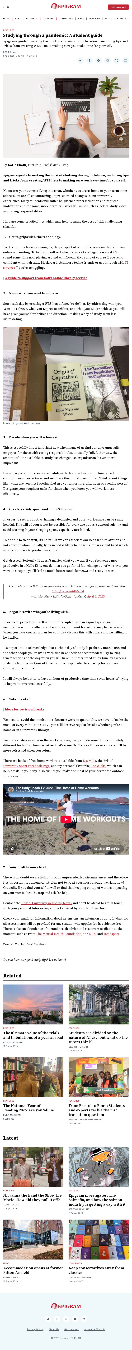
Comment (32, 18)
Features (48, 18)
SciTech (122, 18)
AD (79, 1338)
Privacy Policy (35, 1329)
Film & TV (94, 18)
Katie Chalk (10, 52)
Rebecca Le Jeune (79, 1209)
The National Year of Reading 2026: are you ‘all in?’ (29, 1108)
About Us (54, 1329)
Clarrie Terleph (78, 1047)
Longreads (75, 1263)
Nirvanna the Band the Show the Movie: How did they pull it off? (32, 1197)
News (18, 18)
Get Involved (118, 7)
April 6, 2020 (95, 597)
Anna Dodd (75, 1119)
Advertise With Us (94, 1329)
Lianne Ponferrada (80, 1277)
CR (72, 1338)
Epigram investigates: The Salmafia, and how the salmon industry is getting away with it (97, 1200)
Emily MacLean (12, 1115)
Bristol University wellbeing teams (46, 903)
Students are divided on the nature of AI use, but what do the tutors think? (98, 1038)
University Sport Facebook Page (26, 766)
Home (6, 18)
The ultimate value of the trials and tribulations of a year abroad (33, 1035)
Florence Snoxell (14, 1042)
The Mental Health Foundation (58, 934)
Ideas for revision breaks (24, 710)
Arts (81, 18)
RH (75, 1338)
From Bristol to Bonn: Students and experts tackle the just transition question (97, 1110)
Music (108, 18)
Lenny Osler (93, 1119)
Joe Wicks (97, 766)
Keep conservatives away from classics (96, 1270)
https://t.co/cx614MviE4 (68, 591)
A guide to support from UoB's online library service (46, 278)
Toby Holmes (11, 1205)
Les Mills (89, 761)
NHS (92, 934)
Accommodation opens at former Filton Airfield (33, 1270)
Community (66, 18)
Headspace (111, 934)
